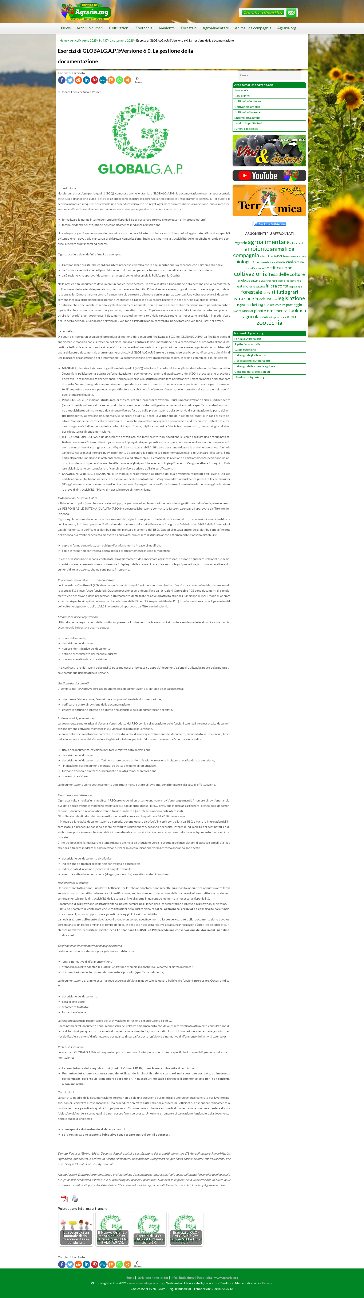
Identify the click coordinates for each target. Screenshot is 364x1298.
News (66, 28)
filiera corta (277, 285)
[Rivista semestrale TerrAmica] (269, 215)
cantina (298, 262)
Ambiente (166, 28)
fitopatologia (295, 286)
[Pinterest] (94, 80)
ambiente (257, 248)
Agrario (241, 242)
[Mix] (111, 80)
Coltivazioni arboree (247, 106)
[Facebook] (62, 80)
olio (266, 304)
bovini (281, 262)
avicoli (278, 256)
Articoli (75, 40)
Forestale (189, 28)
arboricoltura (266, 256)
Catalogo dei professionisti (252, 371)
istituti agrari (284, 292)
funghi (266, 292)
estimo (242, 286)
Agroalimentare (216, 28)
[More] (127, 80)
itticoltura (263, 298)
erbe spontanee (292, 280)
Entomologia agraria (247, 117)
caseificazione (255, 268)
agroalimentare (269, 241)
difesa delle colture (285, 274)
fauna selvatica (257, 286)
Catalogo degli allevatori (250, 355)
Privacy (267, 1283)
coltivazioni (249, 273)
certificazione (278, 267)
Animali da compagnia (253, 28)
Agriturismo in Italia (247, 344)
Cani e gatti (242, 95)
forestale (251, 292)
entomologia (258, 280)
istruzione (244, 298)
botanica (272, 262)
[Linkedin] (86, 80)
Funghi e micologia (246, 128)
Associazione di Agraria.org (252, 360)
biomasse (261, 262)
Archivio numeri (89, 28)
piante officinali (243, 311)
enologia (244, 280)
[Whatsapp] (119, 80)
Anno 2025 (89, 40)
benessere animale (294, 256)
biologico (244, 261)
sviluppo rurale (277, 317)
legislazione (291, 298)
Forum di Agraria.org (247, 338)
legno (241, 305)
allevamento (297, 243)
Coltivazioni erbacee (247, 101)
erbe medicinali (274, 280)
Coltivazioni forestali (247, 112)
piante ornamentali (272, 310)
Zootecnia (144, 28)
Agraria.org (286, 28)
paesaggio (294, 305)
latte (274, 299)
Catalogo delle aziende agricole (254, 366)
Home (64, 40)
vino (291, 316)
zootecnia (269, 322)
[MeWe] (103, 80)
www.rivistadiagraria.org (146, 1283)
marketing (254, 304)
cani (289, 262)
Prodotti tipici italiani (248, 123)
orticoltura (277, 305)
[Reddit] (78, 80)
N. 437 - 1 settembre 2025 (116, 40)
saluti (264, 317)
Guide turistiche (245, 349)
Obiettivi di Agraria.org (249, 377)
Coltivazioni (119, 28)
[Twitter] (70, 80)
